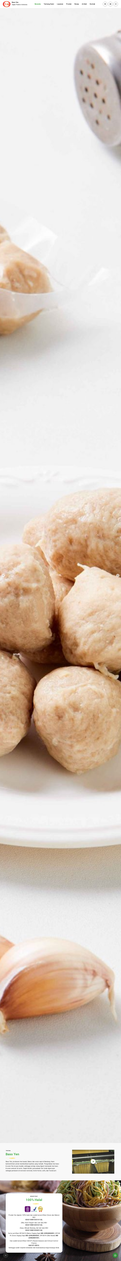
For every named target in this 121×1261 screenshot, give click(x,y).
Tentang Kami (49, 4)
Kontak (92, 4)
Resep (76, 4)
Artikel (84, 4)
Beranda (38, 4)
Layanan (60, 4)
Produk (68, 4)
